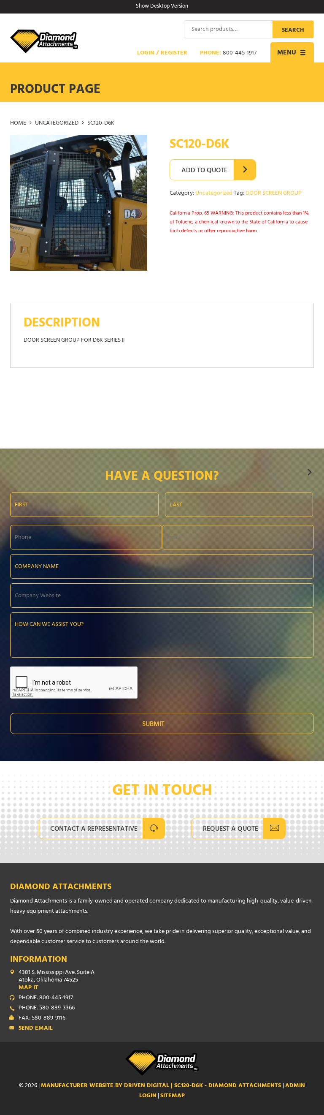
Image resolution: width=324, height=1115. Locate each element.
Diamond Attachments (60, 887)
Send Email (36, 1029)
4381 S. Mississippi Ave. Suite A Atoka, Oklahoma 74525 (56, 980)
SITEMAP (172, 1096)
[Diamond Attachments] (44, 41)
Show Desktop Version (162, 7)
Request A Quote (230, 829)
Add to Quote (204, 171)
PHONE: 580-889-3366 (47, 1008)
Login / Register (162, 54)
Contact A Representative (94, 829)
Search (293, 30)
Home (18, 123)
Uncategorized (56, 123)
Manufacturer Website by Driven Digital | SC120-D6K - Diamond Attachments (162, 1086)
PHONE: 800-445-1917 (46, 998)
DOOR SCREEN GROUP (274, 193)
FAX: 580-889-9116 (42, 1019)
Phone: (228, 54)
